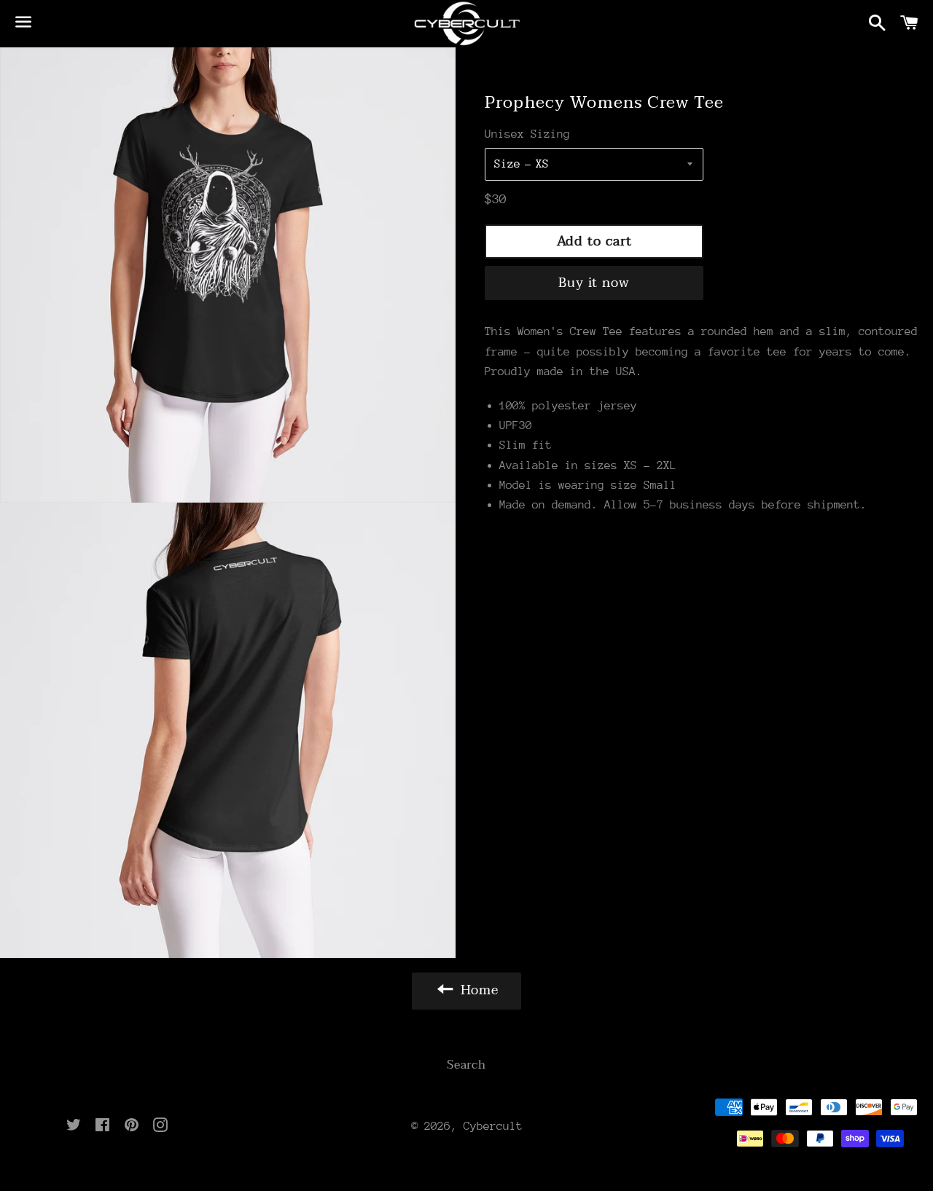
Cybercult (493, 1126)
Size (507, 163)
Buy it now (594, 283)
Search (466, 1065)
